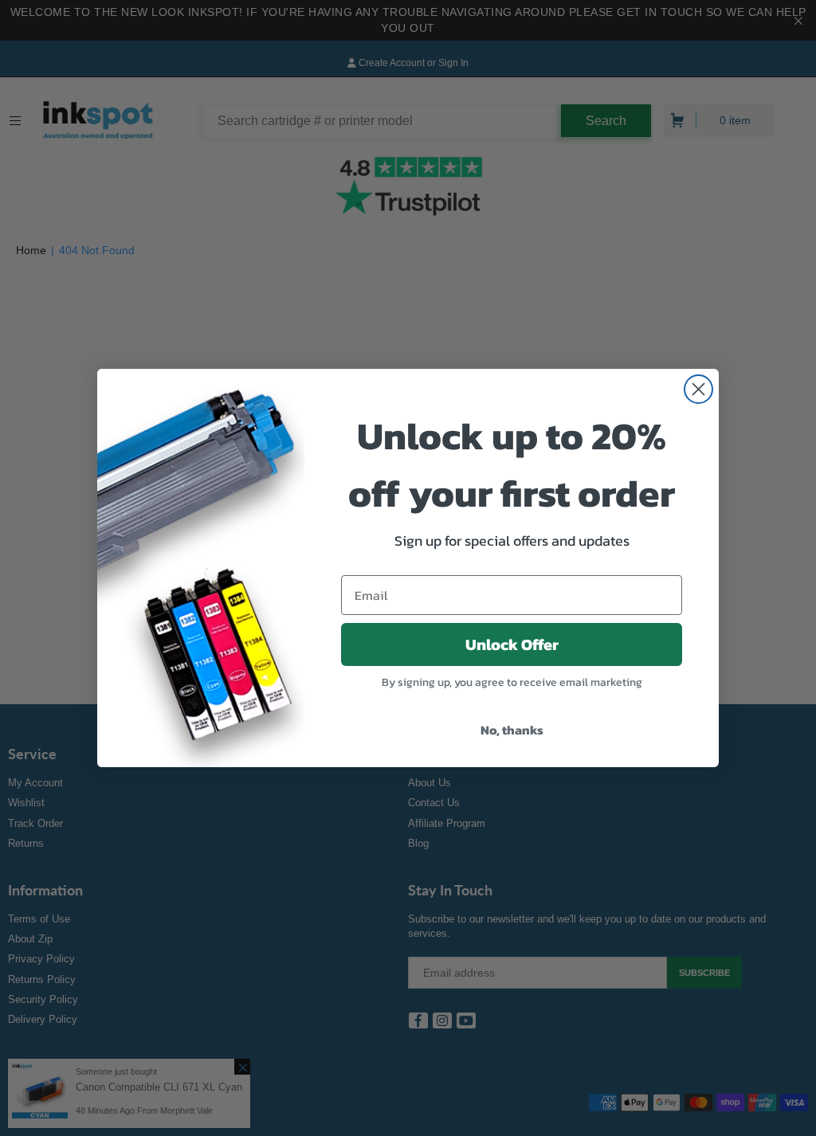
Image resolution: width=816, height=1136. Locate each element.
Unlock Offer (512, 644)
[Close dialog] (698, 389)
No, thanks (512, 729)
